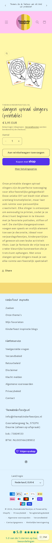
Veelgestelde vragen (17, 349)
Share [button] (8, 270)
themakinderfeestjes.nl (24, 509)
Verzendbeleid (14, 356)
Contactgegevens (14, 522)
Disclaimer (12, 370)
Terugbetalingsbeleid (39, 513)
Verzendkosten (32, 127)
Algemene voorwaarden (19, 384)
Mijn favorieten (14, 322)
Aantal (5, 134)
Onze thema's (14, 315)
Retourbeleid (13, 363)
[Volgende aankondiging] (47, 5)
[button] (6, 22)
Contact (10, 398)
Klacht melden (14, 377)
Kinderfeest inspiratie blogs (22, 329)
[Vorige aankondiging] (5, 5)
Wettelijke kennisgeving (37, 522)
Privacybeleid (13, 391)
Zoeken (10, 308)
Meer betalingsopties (26, 169)
